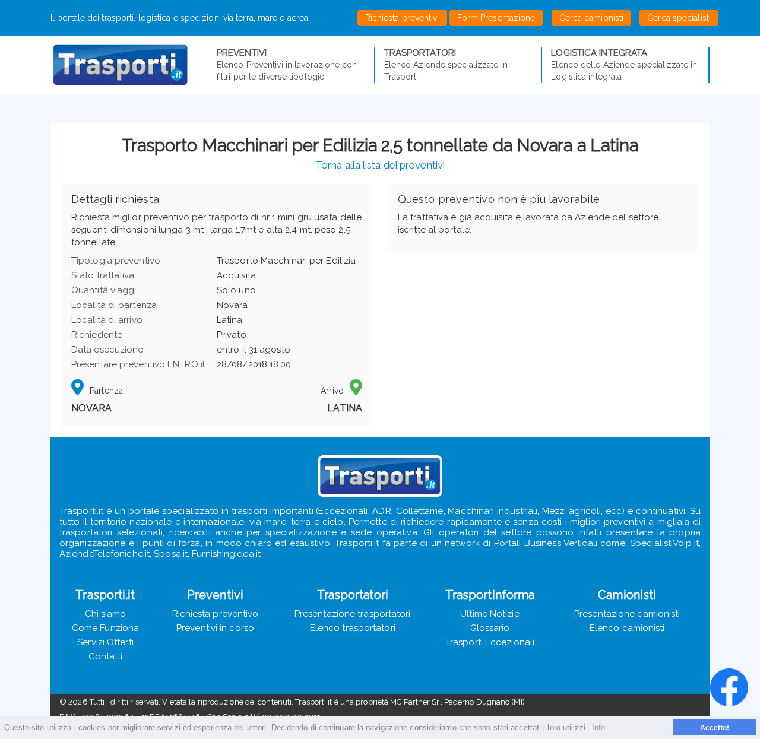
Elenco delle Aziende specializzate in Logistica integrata (624, 64)
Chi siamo (105, 613)
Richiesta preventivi (402, 18)
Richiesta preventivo (215, 613)
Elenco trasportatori (352, 628)
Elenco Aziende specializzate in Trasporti (446, 64)
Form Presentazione (496, 18)
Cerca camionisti (591, 18)
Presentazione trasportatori (352, 613)
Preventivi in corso (215, 628)
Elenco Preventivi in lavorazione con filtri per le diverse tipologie (287, 64)
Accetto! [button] (715, 727)
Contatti (105, 656)
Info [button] (598, 727)
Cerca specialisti (679, 18)
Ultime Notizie (489, 613)
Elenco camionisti (627, 628)
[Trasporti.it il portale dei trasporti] (133, 65)
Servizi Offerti (105, 642)
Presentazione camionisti (627, 613)
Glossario (490, 628)
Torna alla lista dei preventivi (380, 165)
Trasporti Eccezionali (489, 642)
